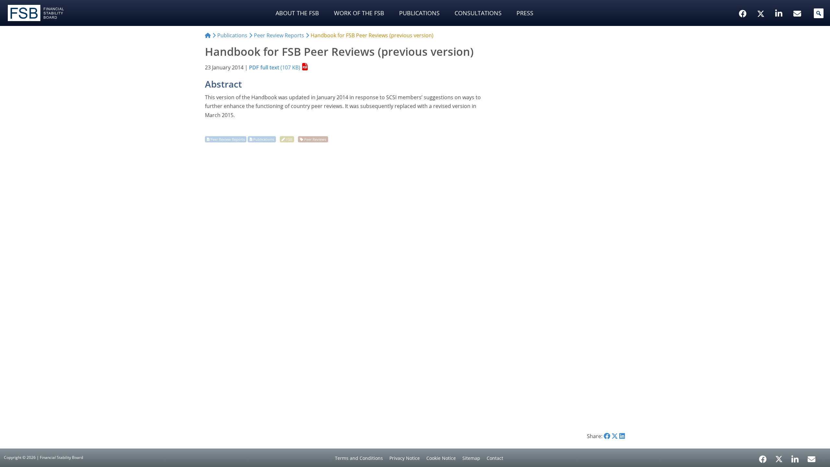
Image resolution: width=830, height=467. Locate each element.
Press (524, 13)
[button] (819, 13)
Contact (495, 458)
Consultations (478, 13)
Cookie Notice (441, 458)
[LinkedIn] (795, 457)
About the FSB (297, 13)
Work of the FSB (359, 13)
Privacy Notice (404, 458)
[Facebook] (763, 457)
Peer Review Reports (227, 139)
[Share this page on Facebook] (607, 436)
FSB (289, 139)
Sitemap (471, 458)
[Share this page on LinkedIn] (622, 436)
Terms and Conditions (359, 458)
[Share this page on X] (614, 436)
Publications (419, 13)
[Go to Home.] (208, 35)
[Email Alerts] (811, 458)
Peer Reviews (315, 139)
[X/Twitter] (762, 3)
